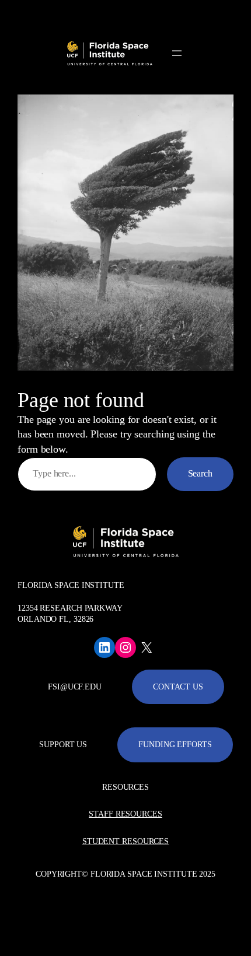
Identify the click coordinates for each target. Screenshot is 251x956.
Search (200, 473)
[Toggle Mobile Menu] (239, 14)
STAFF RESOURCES (125, 814)
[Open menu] (177, 53)
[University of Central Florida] (88, 14)
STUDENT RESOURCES (125, 841)
